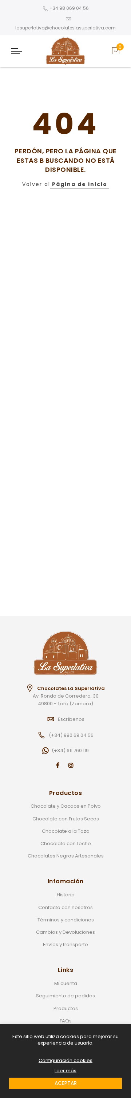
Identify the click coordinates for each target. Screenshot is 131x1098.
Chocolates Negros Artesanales (66, 855)
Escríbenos (71, 719)
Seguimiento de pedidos (65, 995)
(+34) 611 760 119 (70, 750)
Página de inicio (79, 184)
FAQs (66, 1020)
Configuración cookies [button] (65, 1060)
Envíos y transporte (65, 944)
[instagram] (71, 765)
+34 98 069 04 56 (69, 8)
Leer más (65, 1070)
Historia (66, 894)
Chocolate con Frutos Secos (65, 818)
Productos (65, 1008)
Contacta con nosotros (65, 907)
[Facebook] (58, 765)
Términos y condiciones (65, 919)
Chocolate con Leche (65, 843)
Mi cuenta (65, 983)
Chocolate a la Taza (66, 831)
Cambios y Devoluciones (65, 932)
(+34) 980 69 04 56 (71, 735)
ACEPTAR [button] (66, 1083)
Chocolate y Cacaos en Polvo (66, 806)
